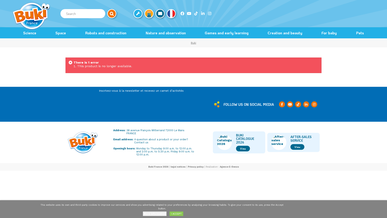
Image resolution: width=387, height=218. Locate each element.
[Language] (171, 13)
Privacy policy (196, 167)
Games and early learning (227, 32)
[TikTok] (196, 13)
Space (60, 32)
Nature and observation (166, 32)
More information (155, 213)
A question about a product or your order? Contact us (161, 141)
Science (29, 32)
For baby (329, 32)
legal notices (178, 167)
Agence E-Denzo (229, 167)
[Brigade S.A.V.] (138, 13)
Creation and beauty (285, 32)
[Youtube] (189, 13)
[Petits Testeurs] (149, 13)
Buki (193, 42)
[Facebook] (182, 13)
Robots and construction (105, 32)
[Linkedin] (203, 13)
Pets (360, 32)
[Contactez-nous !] (160, 13)
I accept (176, 213)
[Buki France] (31, 16)
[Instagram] (210, 13)
